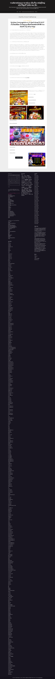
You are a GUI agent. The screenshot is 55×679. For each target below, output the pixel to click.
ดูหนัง (9, 234)
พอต (8, 585)
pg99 (9, 426)
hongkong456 (10, 346)
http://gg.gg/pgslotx (12, 149)
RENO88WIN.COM (10, 461)
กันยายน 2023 (36, 217)
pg (8, 415)
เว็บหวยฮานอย (10, 667)
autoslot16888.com (10, 277)
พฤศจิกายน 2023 (36, 215)
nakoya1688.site (10, 403)
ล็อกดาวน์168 (10, 597)
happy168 (9, 341)
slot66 (9, 198)
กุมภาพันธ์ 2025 (36, 197)
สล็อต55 (9, 609)
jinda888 (9, 355)
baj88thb (9, 281)
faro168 (9, 236)
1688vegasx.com (10, 246)
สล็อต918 (9, 616)
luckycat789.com (10, 378)
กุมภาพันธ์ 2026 (36, 182)
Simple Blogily (40, 677)
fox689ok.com (10, 328)
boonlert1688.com (10, 299)
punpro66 (9, 450)
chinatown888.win (10, 307)
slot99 (9, 197)
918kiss (9, 222)
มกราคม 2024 (36, 212)
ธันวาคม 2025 (36, 185)
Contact (20, 11)
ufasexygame (10, 530)
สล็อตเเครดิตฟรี (10, 631)
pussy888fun (10, 455)
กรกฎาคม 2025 (36, 191)
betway (9, 292)
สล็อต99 (9, 619)
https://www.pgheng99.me (11, 231)
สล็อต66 (9, 610)
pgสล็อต (9, 443)
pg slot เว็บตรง (10, 419)
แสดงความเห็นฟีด (36, 258)
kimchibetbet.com (10, 361)
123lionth (9, 244)
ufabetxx (9, 523)
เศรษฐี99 (9, 670)
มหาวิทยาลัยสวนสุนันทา (11, 590)
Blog (17, 11)
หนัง (8, 638)
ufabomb (9, 524)
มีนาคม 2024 (36, 210)
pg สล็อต (9, 421)
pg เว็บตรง (9, 422)
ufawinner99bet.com (11, 535)
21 (15, 181)
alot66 (9, 271)
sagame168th (10, 469)
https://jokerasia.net (11, 215)
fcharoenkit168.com (11, 323)
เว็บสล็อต (9, 658)
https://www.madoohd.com (12, 223)
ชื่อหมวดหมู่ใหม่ (10, 555)
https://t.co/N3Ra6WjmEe (13, 123)
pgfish (9, 428)
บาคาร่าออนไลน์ (28, 185)
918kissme (9, 265)
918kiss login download (11, 263)
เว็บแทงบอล (9, 668)
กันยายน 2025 (36, 188)
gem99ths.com (10, 336)
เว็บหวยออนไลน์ (10, 664)
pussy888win (10, 457)
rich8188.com (10, 463)
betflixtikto (9, 288)
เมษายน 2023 (36, 223)
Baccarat (9, 280)
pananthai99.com (10, 413)
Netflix (9, 404)
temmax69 (9, 513)
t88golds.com (10, 510)
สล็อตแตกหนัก (10, 633)
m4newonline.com (10, 380)
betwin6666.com (10, 293)
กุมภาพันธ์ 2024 (36, 211)
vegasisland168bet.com (11, 540)
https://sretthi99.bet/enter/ (12, 347)
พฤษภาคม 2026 (36, 179)
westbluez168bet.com (11, 542)
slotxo (9, 495)
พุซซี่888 (9, 589)
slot (8, 487)
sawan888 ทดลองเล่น (11, 470)
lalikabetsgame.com (10, 367)
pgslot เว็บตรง (27, 77)
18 (10, 181)
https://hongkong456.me (11, 237)
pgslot (34, 94)
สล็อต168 (9, 607)
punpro (9, 449)
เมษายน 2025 (36, 194)
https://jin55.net (10, 196)
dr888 (9, 312)
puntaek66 (9, 451)
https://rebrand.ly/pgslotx (31, 102)
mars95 (9, 386)
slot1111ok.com (10, 492)
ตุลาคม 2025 (36, 187)
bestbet (9, 286)
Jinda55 (9, 354)
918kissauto (9, 264)
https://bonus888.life (11, 201)
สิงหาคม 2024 (36, 204)
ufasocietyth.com (10, 531)
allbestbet (9, 268)
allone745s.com (10, 270)
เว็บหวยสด (9, 663)
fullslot (9, 232)
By (23, 28)
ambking (9, 274)
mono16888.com (10, 395)
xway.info (9, 547)
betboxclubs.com (10, 287)
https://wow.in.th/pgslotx (13, 120)
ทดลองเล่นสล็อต (10, 566)
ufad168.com (10, 525)
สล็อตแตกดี (9, 632)
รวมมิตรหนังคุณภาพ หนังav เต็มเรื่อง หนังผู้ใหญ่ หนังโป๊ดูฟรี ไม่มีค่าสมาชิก (27, 4)
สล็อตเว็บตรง (10, 199)
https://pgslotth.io (10, 211)
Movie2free (9, 398)
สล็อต (9, 601)
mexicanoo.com (10, 389)
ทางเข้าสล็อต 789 (10, 577)
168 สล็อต (9, 245)
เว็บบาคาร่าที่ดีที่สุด (10, 656)
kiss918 (9, 210)
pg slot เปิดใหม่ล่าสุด (27, 20)
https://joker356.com (11, 212)
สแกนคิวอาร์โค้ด (10, 637)
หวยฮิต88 (9, 649)
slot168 (9, 493)
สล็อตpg (9, 620)
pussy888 (23, 182)
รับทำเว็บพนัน (10, 595)
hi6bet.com (9, 343)
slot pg (9, 488)
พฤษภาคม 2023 (36, 222)
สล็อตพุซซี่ (9, 622)
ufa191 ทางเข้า (10, 519)
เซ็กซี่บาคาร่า (10, 652)
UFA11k (9, 518)
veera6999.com (10, 537)
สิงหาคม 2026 (36, 175)
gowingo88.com (10, 340)
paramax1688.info (10, 414)
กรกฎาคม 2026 (36, 176)
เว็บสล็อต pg (9, 661)
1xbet (9, 251)
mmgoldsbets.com (10, 392)
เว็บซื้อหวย (9, 655)
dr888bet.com (10, 313)
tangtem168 (10, 511)
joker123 (29, 177)
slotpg (9, 206)
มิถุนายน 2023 (36, 221)
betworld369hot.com (11, 294)
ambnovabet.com (10, 275)
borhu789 (9, 300)
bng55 (9, 295)
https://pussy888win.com (11, 227)
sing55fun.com (10, 480)
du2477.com (9, 316)
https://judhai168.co (11, 200)
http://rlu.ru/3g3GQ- (12, 152)
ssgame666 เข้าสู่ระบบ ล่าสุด (12, 505)
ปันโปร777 (9, 584)
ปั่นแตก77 (9, 583)
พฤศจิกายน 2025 (36, 186)
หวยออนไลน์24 (10, 646)
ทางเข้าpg (31, 184)
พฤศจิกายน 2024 (36, 200)
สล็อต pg (9, 603)
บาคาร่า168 (9, 579)
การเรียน (9, 552)
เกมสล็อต (9, 651)
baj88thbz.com (10, 282)
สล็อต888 (9, 202)
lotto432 (9, 377)
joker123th (9, 359)
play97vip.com (10, 444)
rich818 (9, 462)
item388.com (10, 353)
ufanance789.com (10, 529)
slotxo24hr (9, 205)
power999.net (10, 446)
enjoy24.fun (9, 317)
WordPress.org (36, 259)
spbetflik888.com (10, 499)
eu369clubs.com (10, 319)
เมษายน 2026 (36, 180)
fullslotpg (9, 330)
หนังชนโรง (9, 639)
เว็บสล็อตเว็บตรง (10, 662)
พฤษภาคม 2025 (36, 193)
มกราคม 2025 (36, 198)
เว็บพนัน (9, 657)
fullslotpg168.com (10, 331)
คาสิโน (9, 553)
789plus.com (10, 256)
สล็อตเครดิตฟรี (10, 626)
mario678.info (10, 385)
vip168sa (9, 541)
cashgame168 (10, 305)
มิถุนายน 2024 (36, 206)
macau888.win (10, 384)
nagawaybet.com (10, 402)
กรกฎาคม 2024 (36, 205)
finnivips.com (10, 325)
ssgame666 (9, 504)
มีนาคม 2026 (36, 181)
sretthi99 (9, 500)
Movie (9, 396)
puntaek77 (9, 452)
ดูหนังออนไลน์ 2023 (10, 561)
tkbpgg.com (9, 516)
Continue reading (19, 157)
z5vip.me (9, 548)
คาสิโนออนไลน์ (10, 554)
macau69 (9, 383)
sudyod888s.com (10, 507)
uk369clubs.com (10, 536)
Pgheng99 (9, 431)
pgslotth (9, 439)
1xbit (9, 252)
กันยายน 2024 (36, 203)
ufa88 (9, 522)
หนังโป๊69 (9, 643)
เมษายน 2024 (36, 209)
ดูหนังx (9, 559)
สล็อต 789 (9, 602)
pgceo (9, 427)
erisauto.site (10, 318)
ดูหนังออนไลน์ (10, 560)
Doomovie (9, 311)
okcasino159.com (10, 409)
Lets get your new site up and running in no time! (28, 11)
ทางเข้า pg (9, 572)
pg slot (9, 229)
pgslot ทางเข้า (10, 434)
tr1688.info (9, 517)
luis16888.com (10, 379)
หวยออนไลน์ (9, 645)
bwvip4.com (9, 304)
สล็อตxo (9, 621)
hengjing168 (10, 342)
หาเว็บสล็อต (9, 650)
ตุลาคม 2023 (36, 216)
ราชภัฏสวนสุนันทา (10, 596)
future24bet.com (10, 334)
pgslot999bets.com (10, 438)
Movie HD (9, 397)
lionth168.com (10, 371)
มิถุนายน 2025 (36, 192)
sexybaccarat (10, 228)
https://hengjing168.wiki (11, 195)
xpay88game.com (10, 546)
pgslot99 (9, 437)
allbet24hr (9, 269)
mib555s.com (10, 391)
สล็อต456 (9, 608)
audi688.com (10, 276)
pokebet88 (9, 445)
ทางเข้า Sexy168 (10, 573)
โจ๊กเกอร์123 (9, 674)
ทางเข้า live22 (10, 571)
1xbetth (9, 208)
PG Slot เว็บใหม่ (10, 420)
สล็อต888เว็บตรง (10, 614)
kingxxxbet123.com (10, 365)
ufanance (9, 528)
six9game (9, 482)
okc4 (8, 408)
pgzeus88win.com (10, 440)
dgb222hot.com (10, 310)
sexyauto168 (10, 476)
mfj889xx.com (10, 390)
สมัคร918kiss (26, 187)
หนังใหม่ (9, 644)
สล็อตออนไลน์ (10, 625)
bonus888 (9, 298)
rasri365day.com (10, 458)
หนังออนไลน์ (10, 640)
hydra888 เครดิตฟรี (10, 349)
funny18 (9, 209)
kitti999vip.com (10, 366)
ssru (8, 506)
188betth (9, 250)
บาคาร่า (9, 578)
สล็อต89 (9, 615)
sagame (9, 224)
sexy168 (9, 475)
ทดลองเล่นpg (10, 565)
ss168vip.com (10, 501)
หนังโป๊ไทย (9, 207)
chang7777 (9, 306)
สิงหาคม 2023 (36, 218)
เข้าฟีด (35, 257)
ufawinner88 (10, 534)
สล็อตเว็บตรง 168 (10, 628)
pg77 (9, 425)
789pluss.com (10, 257)
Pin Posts (36, 11)
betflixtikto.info (10, 289)
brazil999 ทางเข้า (10, 301)
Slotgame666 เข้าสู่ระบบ (11, 494)
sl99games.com (10, 486)
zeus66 (9, 549)
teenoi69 (9, 512)
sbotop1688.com (10, 474)
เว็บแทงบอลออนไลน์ (11, 669)
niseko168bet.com (10, 407)
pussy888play (10, 456)
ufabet (29, 183)
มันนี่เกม (9, 591)
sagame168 (9, 468)
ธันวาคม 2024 (36, 199)
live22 (9, 233)
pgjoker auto (10, 432)
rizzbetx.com (10, 464)
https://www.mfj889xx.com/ (12, 348)
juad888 (9, 360)
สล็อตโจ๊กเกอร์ (10, 634)
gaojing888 (9, 335)
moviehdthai (9, 401)
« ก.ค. (9, 186)
